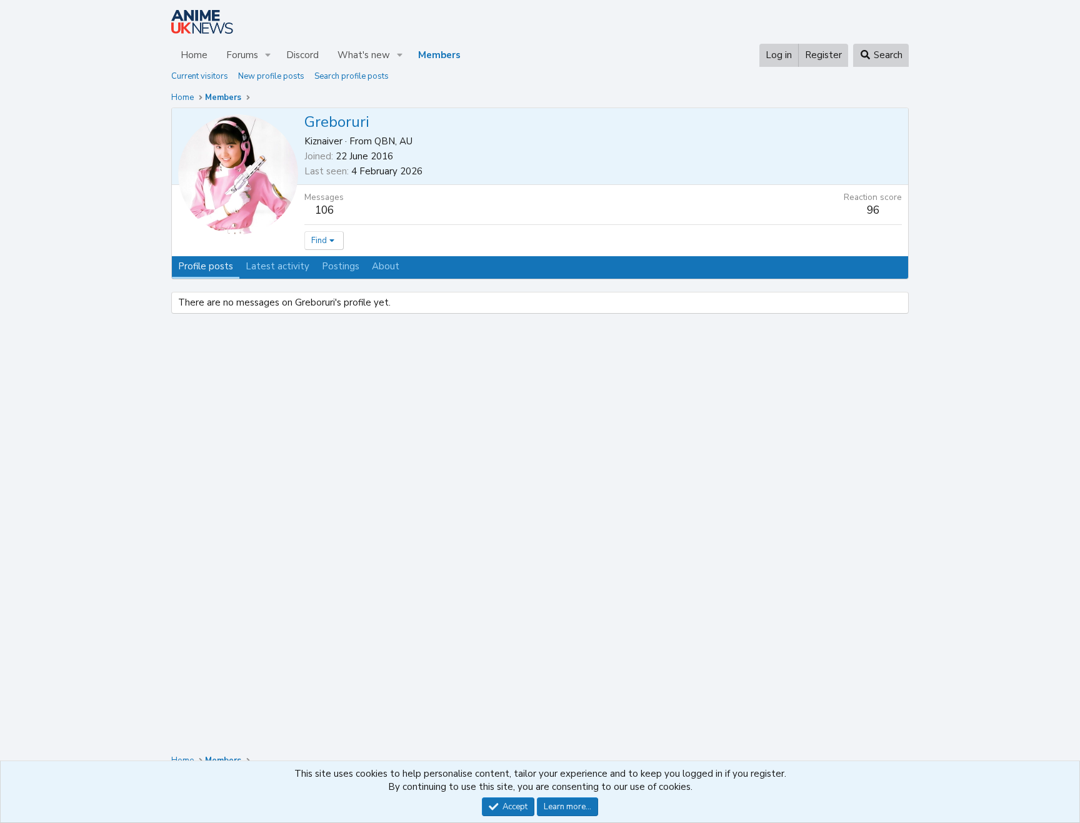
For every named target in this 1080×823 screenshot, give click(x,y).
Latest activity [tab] (277, 266)
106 (324, 210)
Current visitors (199, 76)
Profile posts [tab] (205, 266)
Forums (242, 55)
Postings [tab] (340, 266)
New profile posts (271, 76)
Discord (302, 55)
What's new (364, 55)
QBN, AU (393, 141)
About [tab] (385, 266)
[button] (268, 55)
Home (194, 55)
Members (439, 55)
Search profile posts (351, 76)
